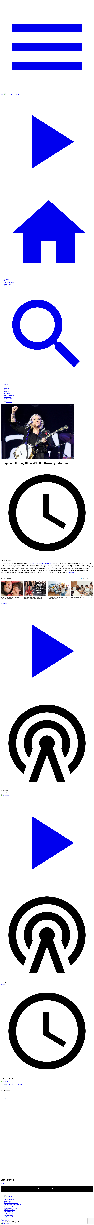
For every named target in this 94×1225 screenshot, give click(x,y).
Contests (7, 281)
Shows (6, 279)
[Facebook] (8, 402)
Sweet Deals (8, 286)
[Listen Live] (47, 650)
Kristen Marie (5, 984)
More (2, 1183)
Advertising (7, 284)
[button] (12, 591)
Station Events (9, 282)
